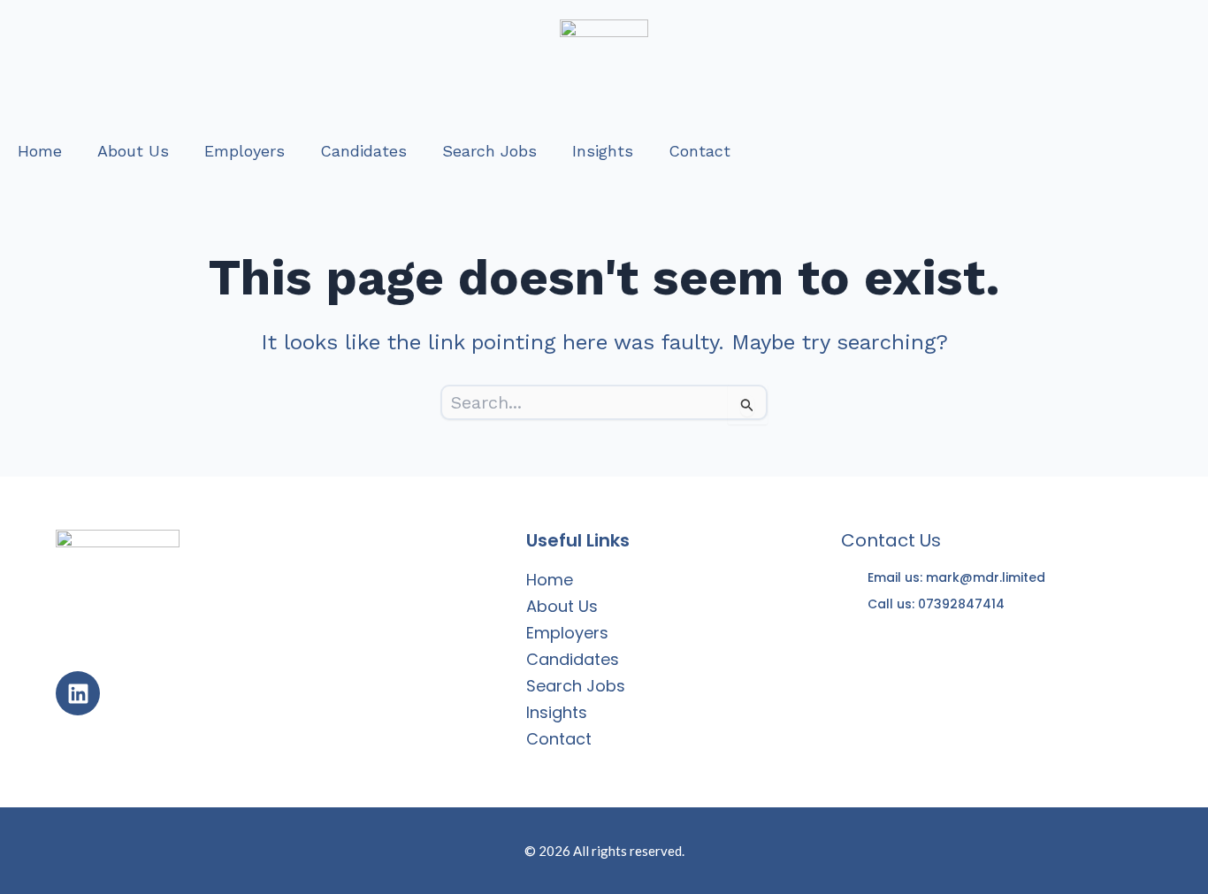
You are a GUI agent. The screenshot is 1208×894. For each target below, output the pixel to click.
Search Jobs (489, 150)
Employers (244, 150)
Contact (699, 150)
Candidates (363, 150)
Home (40, 150)
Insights (602, 150)
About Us (133, 150)
